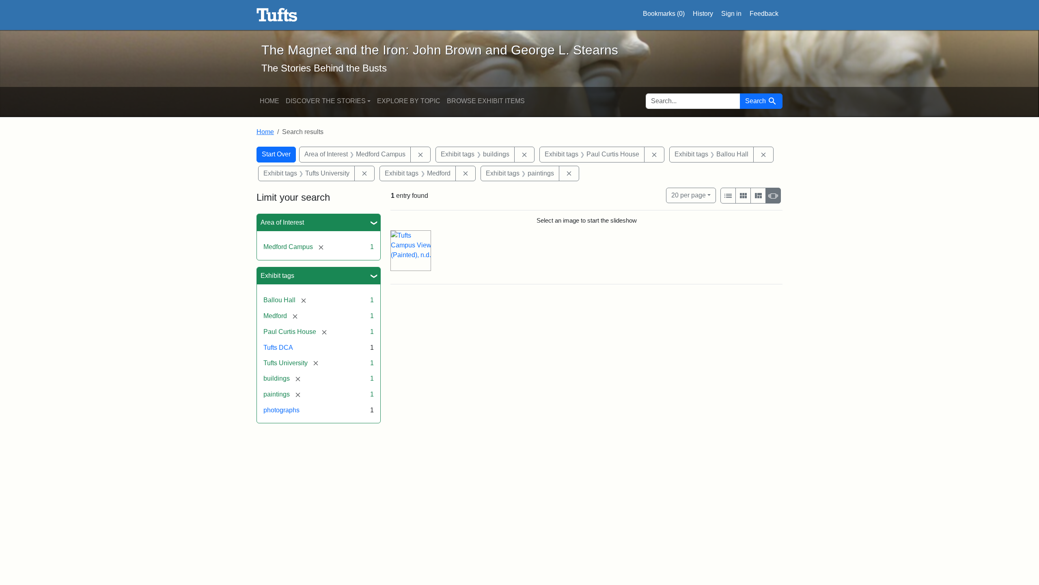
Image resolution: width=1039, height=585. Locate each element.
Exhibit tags (277, 275)
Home (269, 101)
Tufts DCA (278, 347)
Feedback (764, 13)
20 (688, 195)
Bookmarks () (664, 13)
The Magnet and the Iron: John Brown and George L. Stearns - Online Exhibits (277, 15)
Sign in (731, 13)
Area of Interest (282, 222)
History (703, 13)
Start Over (276, 154)
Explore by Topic (408, 101)
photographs (281, 410)
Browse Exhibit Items (486, 101)
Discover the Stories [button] (326, 101)
